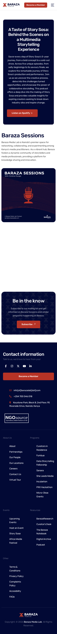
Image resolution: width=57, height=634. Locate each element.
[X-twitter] (18, 366)
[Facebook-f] (5, 366)
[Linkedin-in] (30, 366)
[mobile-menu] (52, 5)
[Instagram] (12, 366)
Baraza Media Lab (33, 622)
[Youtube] (24, 366)
